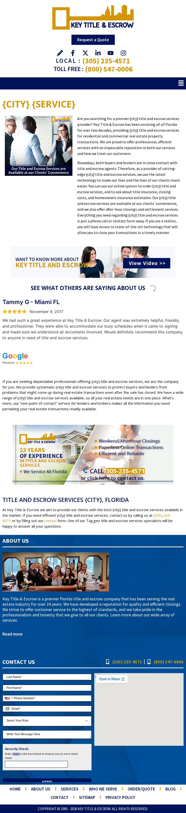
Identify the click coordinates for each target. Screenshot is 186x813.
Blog (170, 789)
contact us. (131, 478)
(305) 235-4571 (106, 60)
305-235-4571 (125, 471)
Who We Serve (103, 789)
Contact (60, 797)
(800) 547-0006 (109, 68)
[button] (181, 83)
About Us (40, 789)
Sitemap (87, 797)
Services (69, 789)
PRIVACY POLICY (120, 797)
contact (50, 520)
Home (15, 789)
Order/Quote (141, 789)
